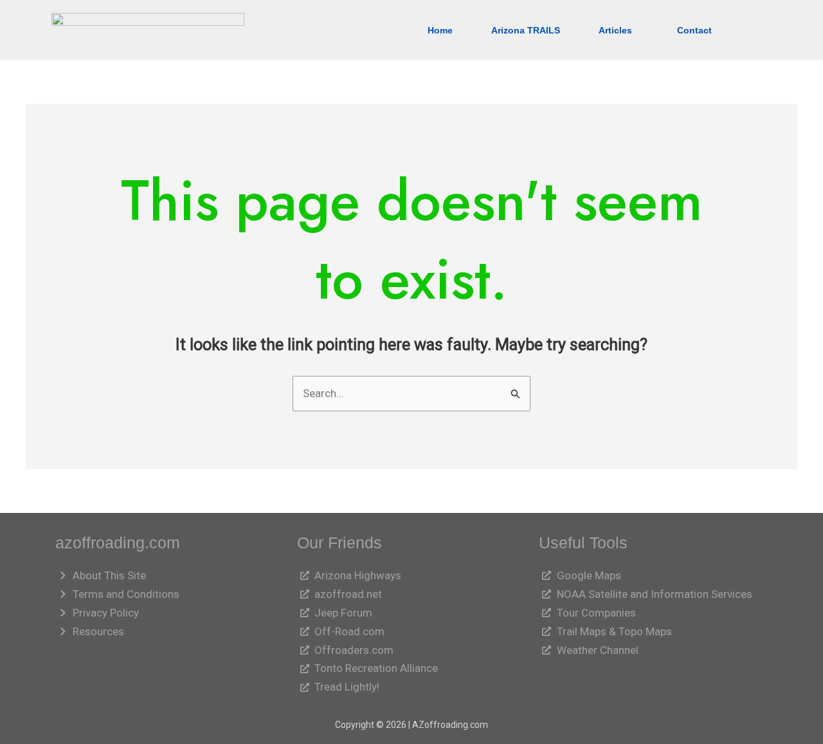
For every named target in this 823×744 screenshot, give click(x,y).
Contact (694, 30)
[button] (618, 30)
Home (440, 30)
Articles (615, 30)
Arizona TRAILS (525, 30)
